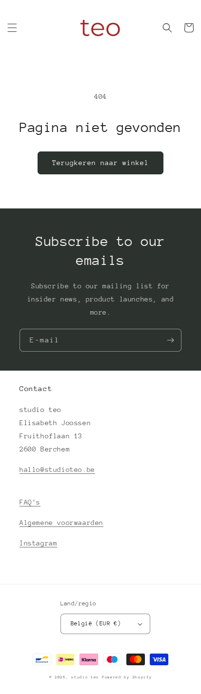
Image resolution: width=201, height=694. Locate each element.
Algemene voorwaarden (61, 522)
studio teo (85, 677)
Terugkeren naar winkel (100, 163)
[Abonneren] (170, 340)
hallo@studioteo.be (57, 469)
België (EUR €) (96, 623)
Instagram (38, 543)
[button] (12, 27)
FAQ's (30, 502)
